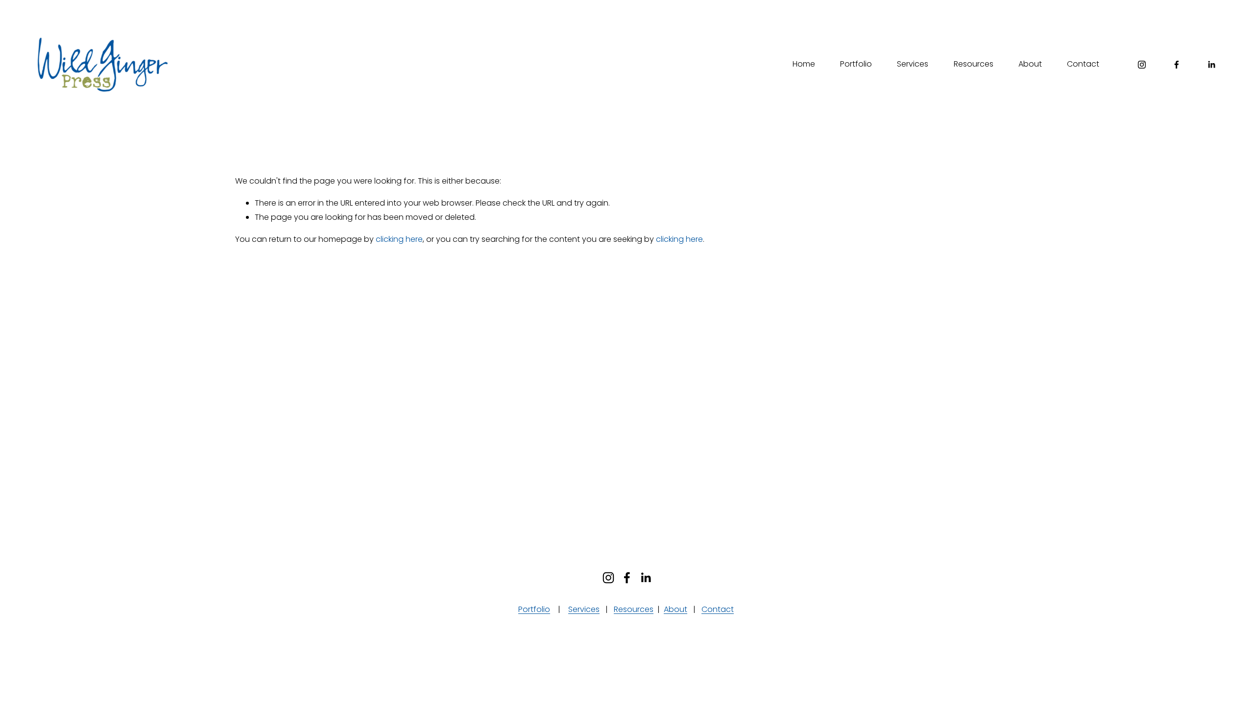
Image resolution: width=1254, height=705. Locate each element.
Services (912, 64)
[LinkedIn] (1211, 65)
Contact (1083, 64)
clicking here (399, 239)
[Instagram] (1142, 65)
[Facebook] (1177, 65)
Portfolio (856, 64)
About (1030, 64)
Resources (973, 64)
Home (804, 64)
